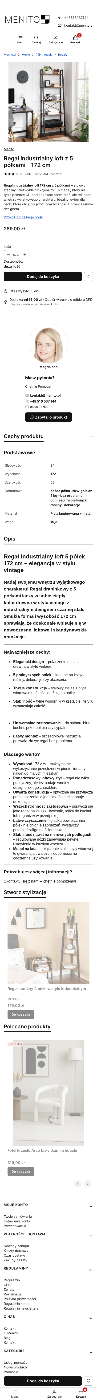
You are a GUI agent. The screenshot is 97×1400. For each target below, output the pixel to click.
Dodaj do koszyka (43, 276)
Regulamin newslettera (21, 1308)
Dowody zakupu (16, 1246)
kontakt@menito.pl (78, 25)
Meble (26, 54)
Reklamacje (12, 1294)
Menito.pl (10, 54)
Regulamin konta (16, 1304)
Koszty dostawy (16, 1251)
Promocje (11, 1372)
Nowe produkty (16, 1367)
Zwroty (9, 1289)
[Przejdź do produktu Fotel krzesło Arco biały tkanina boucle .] (48, 1093)
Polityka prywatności (20, 1299)
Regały (62, 54)
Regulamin (12, 1280)
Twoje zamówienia (18, 1216)
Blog (7, 1338)
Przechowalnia (15, 1226)
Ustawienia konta (17, 1221)
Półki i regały (44, 54)
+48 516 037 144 (43, 401)
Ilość (7, 246)
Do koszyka (21, 1014)
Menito (9, 149)
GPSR (8, 1285)
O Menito (11, 1333)
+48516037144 (76, 18)
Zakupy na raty (15, 1260)
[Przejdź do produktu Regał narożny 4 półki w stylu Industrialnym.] (48, 943)
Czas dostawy (15, 1255)
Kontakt (10, 1328)
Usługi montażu (16, 1362)
